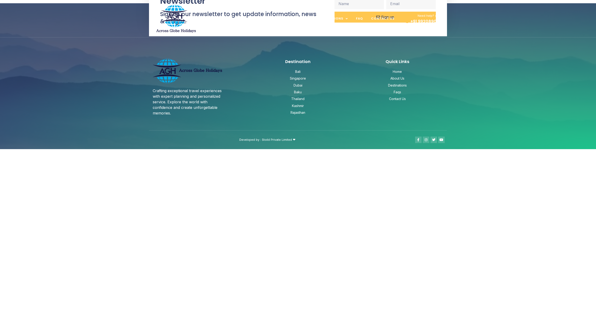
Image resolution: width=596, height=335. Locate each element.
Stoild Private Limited (277, 139)
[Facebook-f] (418, 140)
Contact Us (383, 18)
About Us (300, 18)
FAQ (359, 18)
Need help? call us (431, 15)
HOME (278, 18)
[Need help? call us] (406, 19)
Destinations (330, 18)
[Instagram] (426, 140)
